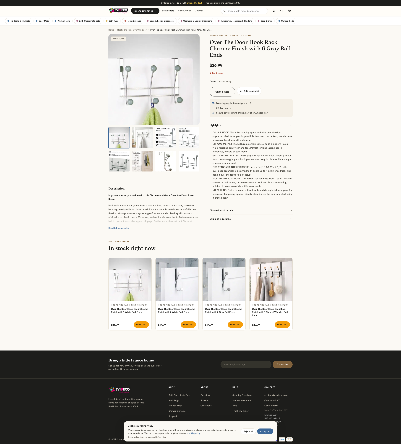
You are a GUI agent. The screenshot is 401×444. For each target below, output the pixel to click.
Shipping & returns (220, 219)
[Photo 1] (119, 137)
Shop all (173, 416)
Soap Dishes (266, 21)
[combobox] (244, 11)
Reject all (248, 431)
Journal (199, 10)
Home (111, 30)
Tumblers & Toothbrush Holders (236, 21)
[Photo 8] (189, 161)
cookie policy (193, 433)
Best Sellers (168, 10)
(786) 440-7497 (272, 400)
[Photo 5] (119, 161)
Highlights (215, 125)
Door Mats (44, 21)
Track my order (240, 410)
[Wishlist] (281, 11)
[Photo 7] (165, 161)
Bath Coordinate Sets (89, 21)
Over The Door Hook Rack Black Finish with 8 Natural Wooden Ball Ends (270, 312)
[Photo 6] (142, 161)
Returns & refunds (241, 400)
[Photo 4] (189, 137)
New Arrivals (184, 10)
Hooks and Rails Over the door (132, 30)
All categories (145, 10)
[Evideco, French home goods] (118, 10)
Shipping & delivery (242, 395)
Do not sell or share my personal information (147, 437)
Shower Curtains (177, 410)
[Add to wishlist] (147, 262)
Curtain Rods (287, 21)
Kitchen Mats (64, 21)
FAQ (234, 405)
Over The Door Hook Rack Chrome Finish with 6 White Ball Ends (129, 310)
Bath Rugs (113, 21)
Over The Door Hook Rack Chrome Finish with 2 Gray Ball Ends (223, 310)
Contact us (206, 405)
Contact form (271, 405)
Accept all (265, 431)
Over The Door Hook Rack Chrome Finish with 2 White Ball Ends (176, 310)
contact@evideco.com (275, 395)
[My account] (273, 11)
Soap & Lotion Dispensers (162, 21)
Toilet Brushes (134, 21)
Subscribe (282, 364)
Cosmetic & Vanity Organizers (197, 21)
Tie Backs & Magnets (20, 21)
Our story (205, 395)
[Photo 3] (165, 137)
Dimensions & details (221, 210)
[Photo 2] (142, 137)
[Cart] (289, 11)
